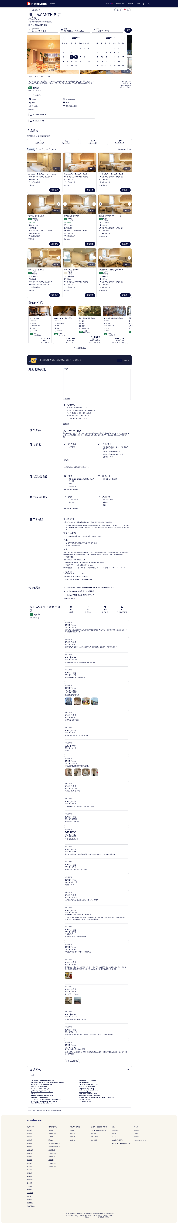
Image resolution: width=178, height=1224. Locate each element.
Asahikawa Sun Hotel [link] (86, 1088)
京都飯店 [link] (29, 1156)
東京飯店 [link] (29, 1160)
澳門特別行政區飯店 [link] (54, 1143)
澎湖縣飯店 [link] (52, 1150)
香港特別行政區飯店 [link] (54, 1146)
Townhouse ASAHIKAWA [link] (87, 1081)
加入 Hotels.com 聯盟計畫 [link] (98, 1130)
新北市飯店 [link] (30, 1179)
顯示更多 (67, 460)
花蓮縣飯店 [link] (52, 1156)
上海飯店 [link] (29, 1186)
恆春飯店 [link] (29, 1170)
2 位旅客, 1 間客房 (103, 31)
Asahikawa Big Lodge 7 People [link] (41, 1084)
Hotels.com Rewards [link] (140, 1140)
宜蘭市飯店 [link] (30, 1153)
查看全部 (31, 110)
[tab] (33, 1075)
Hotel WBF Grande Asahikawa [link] (89, 1095)
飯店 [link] (29, 1110)
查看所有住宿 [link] (36, 10)
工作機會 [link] (136, 1133)
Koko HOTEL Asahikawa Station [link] (41, 1103)
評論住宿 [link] (72, 1140)
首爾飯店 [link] (29, 1173)
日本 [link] (34, 1110)
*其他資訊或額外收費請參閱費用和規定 (75, 467)
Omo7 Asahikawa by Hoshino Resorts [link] (44, 1101)
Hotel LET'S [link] (35, 1094)
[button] (72, 48)
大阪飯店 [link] (29, 1140)
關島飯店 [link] (51, 1140)
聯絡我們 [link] (72, 1137)
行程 (138, 4)
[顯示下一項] (130, 325)
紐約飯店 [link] (29, 1189)
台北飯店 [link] (29, 1130)
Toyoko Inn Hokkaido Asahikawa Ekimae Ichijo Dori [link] (96, 1097)
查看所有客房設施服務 (71, 508)
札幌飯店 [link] (29, 1196)
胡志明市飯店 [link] (31, 1206)
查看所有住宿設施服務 (71, 489)
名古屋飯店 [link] (30, 1193)
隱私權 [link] (114, 1133)
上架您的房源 (120, 4)
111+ (127, 71)
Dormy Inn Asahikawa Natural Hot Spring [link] (45, 1081)
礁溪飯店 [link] (29, 1137)
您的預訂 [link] (72, 1130)
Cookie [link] (114, 1137)
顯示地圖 (67, 399)
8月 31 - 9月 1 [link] (39, 143)
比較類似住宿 (81, 348)
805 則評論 (33, 618)
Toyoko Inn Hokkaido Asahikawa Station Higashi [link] (47, 1082)
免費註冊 (126, 360)
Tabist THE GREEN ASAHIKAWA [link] (41, 1088)
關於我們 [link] (136, 1130)
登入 (149, 4)
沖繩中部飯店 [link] (52, 1153)
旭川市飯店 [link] (46, 1110)
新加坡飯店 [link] (30, 1203)
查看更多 (66, 424)
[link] (127, 10)
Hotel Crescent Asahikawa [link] (88, 1094)
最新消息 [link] (93, 1133)
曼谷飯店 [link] (29, 1183)
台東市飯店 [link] (30, 1150)
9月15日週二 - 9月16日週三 (74, 31)
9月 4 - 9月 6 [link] (93, 143)
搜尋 (128, 30)
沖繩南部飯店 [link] (52, 1163)
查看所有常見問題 (69, 598)
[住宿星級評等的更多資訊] (35, 18)
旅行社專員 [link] (94, 1140)
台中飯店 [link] (29, 1146)
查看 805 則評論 (33, 91)
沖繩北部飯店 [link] (52, 1166)
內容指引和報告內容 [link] (118, 1140)
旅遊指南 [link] (136, 1137)
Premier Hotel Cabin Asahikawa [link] (42, 1092)
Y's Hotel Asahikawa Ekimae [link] (88, 1090)
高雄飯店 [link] (29, 1133)
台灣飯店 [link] (51, 1130)
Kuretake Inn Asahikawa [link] (39, 1097)
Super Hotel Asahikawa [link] (39, 1086)
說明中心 (131, 4)
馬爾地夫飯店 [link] (52, 1133)
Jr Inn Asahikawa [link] (85, 1092)
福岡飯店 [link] (29, 1176)
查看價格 (54, 190)
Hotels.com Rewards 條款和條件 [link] (121, 1144)
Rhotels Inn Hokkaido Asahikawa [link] (42, 1095)
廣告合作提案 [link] (94, 1137)
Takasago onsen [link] (84, 1082)
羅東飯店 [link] (29, 1166)
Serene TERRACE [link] (85, 1099)
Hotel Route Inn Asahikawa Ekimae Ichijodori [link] (46, 1099)
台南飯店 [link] (29, 1143)
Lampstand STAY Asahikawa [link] (88, 1084)
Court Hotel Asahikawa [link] (87, 1086)
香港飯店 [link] (29, 1163)
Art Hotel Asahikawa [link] (86, 1101)
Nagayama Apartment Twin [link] (40, 1090)
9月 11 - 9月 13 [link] (119, 143)
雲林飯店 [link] (51, 1160)
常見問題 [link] (72, 1133)
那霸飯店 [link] (29, 1199)
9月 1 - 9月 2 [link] (66, 143)
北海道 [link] (39, 1110)
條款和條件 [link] (115, 1130)
